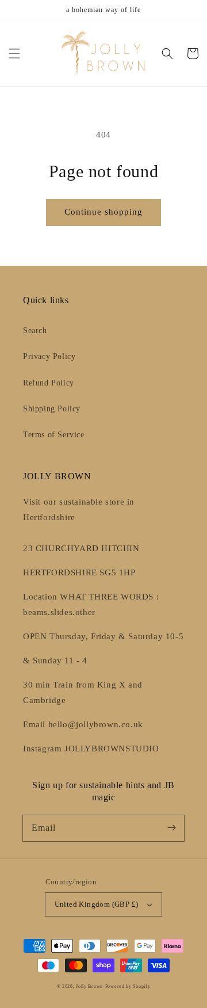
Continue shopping (103, 211)
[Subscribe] (171, 828)
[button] (14, 53)
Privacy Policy (49, 356)
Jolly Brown (89, 986)
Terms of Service (54, 434)
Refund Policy (48, 383)
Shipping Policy (51, 408)
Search (35, 330)
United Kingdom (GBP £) (97, 904)
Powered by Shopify (128, 986)
